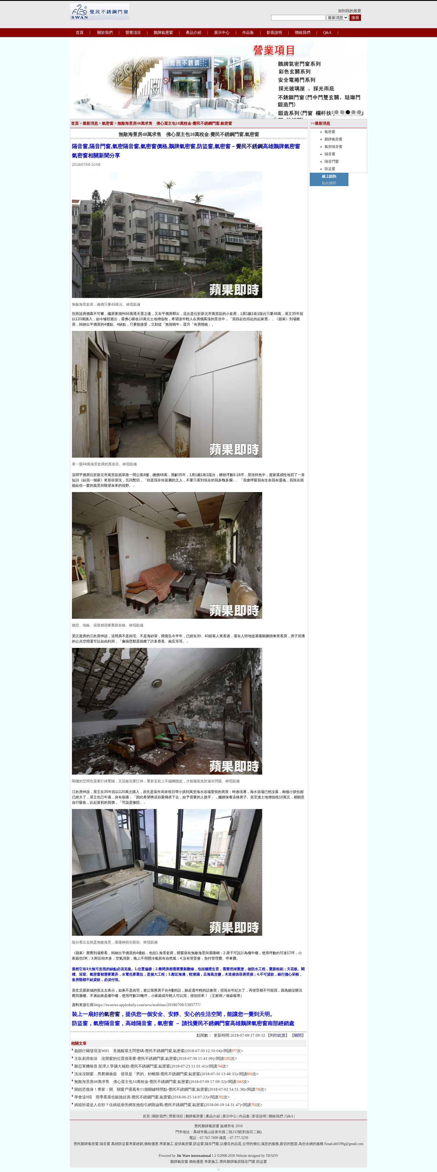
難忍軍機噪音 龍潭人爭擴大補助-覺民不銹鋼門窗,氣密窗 (122, 1066)
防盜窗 (330, 169)
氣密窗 (108, 123)
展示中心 (221, 32)
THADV (272, 1156)
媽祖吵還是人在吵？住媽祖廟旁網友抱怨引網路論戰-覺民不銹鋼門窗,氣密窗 (139, 1105)
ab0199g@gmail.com (348, 1144)
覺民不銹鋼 (249, 146)
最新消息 (90, 123)
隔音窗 (330, 154)
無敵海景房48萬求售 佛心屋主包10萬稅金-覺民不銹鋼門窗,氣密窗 (131, 1081)
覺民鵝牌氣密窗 (206, 1126)
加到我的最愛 (349, 11)
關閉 (298, 1035)
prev (87, 77)
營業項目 (133, 32)
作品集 (248, 32)
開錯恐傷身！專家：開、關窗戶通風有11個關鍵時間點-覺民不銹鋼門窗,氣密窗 (141, 1089)
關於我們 (105, 32)
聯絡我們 (302, 32)
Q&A (327, 32)
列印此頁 (277, 1035)
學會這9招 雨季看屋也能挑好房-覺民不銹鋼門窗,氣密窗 (122, 1097)
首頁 (80, 32)
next (350, 77)
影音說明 (274, 32)
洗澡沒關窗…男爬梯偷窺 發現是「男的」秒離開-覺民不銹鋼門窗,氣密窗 (137, 1074)
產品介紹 (193, 32)
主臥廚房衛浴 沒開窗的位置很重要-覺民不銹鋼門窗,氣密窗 (125, 1058)
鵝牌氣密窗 (163, 32)
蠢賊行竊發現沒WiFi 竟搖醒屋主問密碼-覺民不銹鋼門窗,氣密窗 (129, 1051)
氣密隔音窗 (333, 147)
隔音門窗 (332, 161)
